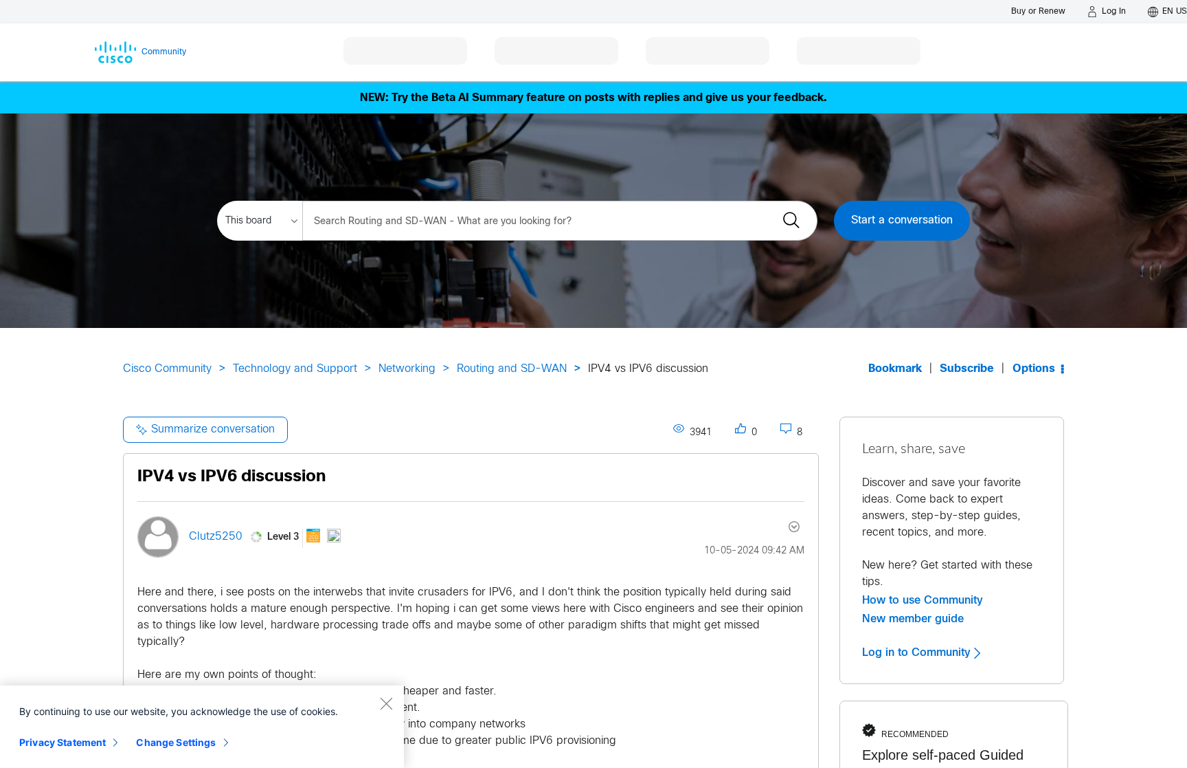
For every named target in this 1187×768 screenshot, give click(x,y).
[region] (202, 726)
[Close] (386, 703)
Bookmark (895, 369)
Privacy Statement (62, 742)
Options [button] (1034, 369)
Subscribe (967, 369)
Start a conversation (902, 220)
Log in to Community (918, 652)
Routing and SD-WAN (512, 369)
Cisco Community (167, 369)
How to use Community (922, 600)
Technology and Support (295, 369)
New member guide (913, 618)
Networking (407, 369)
